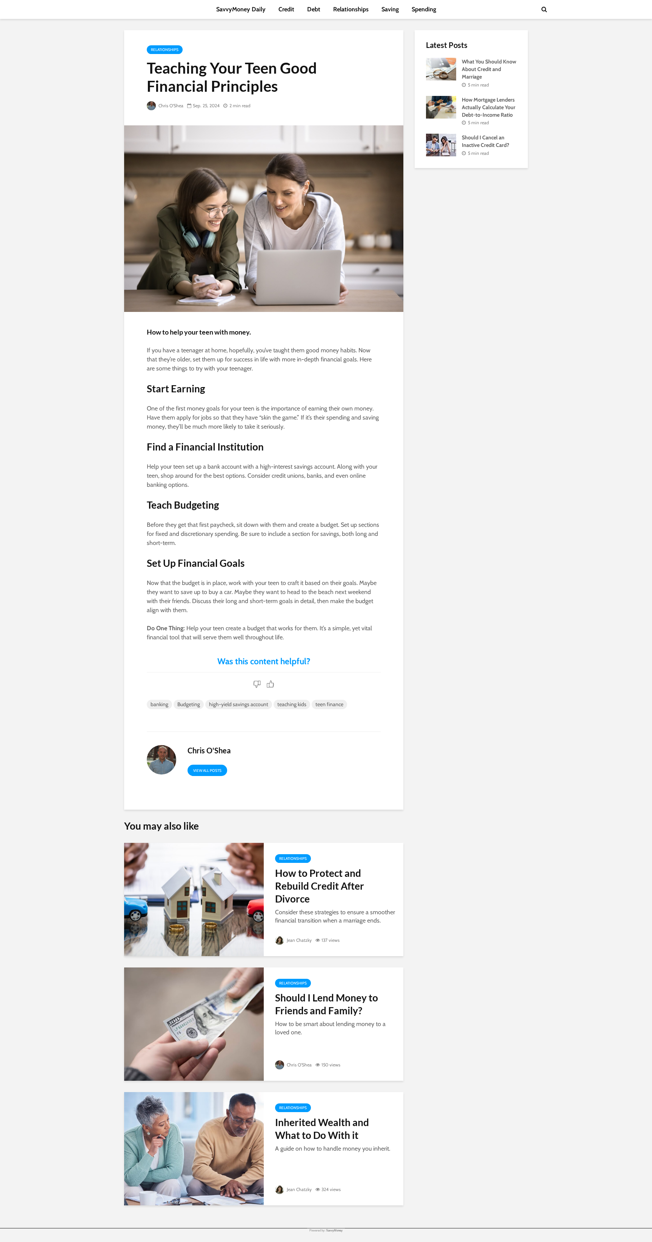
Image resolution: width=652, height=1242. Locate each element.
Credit (286, 9)
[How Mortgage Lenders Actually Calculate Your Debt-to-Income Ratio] (441, 106)
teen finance (329, 704)
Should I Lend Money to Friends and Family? (326, 1004)
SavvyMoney (334, 1230)
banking (159, 704)
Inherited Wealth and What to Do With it (322, 1128)
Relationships (351, 9)
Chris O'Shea (170, 105)
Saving (390, 9)
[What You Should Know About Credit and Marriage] (441, 68)
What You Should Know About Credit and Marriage (489, 69)
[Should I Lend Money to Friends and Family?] (194, 1023)
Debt (313, 9)
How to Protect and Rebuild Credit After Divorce (319, 886)
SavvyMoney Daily (241, 9)
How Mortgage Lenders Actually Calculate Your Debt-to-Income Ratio (488, 107)
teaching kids (291, 704)
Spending (424, 9)
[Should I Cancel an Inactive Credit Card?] (441, 144)
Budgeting (188, 704)
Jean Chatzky (299, 940)
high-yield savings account (238, 704)
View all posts (207, 770)
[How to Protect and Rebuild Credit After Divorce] (194, 899)
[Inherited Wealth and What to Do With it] (194, 1148)
